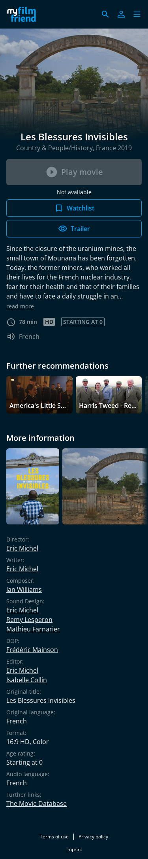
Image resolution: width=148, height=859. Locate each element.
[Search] (105, 14)
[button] (137, 14)
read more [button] (20, 306)
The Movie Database (36, 803)
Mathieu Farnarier (33, 629)
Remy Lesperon (29, 619)
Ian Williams (24, 589)
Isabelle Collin (26, 679)
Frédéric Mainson (32, 649)
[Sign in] (121, 14)
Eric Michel (22, 548)
